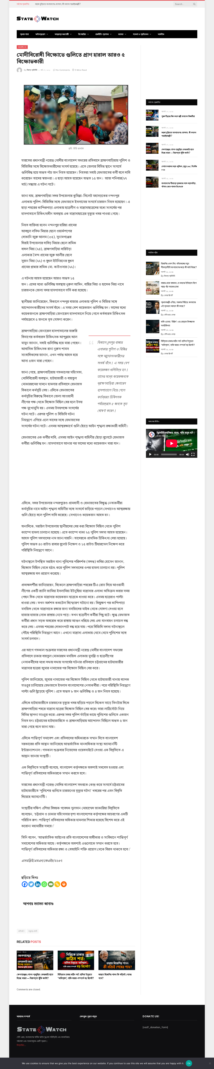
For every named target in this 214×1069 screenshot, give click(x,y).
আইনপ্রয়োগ (40, 34)
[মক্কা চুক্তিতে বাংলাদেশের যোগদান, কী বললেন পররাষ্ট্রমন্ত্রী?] (152, 131)
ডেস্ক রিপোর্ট (168, 295)
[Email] (51, 884)
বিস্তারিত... (21, 1045)
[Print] (64, 884)
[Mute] (187, 454)
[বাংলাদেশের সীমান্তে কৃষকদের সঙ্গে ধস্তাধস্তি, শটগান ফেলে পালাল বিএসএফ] (152, 182)
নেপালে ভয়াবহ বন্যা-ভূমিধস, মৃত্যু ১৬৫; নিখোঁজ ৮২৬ (179, 168)
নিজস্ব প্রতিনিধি (32, 70)
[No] (209, 1063)
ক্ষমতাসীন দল (22, 47)
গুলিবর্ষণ (21, 931)
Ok (188, 1063)
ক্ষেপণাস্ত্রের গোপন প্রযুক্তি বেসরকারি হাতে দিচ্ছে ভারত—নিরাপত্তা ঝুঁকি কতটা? (35, 976)
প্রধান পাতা (24, 34)
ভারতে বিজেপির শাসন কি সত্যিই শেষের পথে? (114, 976)
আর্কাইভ (161, 34)
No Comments (63, 70)
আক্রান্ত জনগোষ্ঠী (62, 34)
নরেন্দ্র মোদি (32, 931)
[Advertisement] (105, 249)
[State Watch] (38, 19)
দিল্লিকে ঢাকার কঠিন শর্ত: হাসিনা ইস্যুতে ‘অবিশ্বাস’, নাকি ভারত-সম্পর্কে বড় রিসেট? (76, 976)
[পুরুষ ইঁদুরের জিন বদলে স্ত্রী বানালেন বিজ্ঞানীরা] (152, 115)
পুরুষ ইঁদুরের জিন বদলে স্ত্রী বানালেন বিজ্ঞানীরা (178, 116)
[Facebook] (25, 884)
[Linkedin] (38, 884)
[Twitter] (31, 884)
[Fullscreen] (193, 454)
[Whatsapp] (44, 884)
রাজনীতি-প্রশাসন (102, 34)
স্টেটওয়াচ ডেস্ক (169, 314)
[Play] (150, 454)
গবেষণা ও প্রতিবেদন (140, 34)
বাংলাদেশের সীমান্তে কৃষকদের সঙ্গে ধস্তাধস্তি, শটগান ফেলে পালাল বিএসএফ (179, 185)
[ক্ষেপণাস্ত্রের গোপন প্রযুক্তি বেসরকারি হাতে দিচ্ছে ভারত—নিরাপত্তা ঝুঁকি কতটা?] (35, 960)
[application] (171, 443)
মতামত (120, 34)
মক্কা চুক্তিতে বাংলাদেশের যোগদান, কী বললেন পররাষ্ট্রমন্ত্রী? (58, 4)
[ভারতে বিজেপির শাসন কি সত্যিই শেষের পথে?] (116, 960)
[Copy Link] (57, 884)
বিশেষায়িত (82, 34)
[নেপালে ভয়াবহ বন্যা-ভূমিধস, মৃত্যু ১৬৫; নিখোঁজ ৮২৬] (152, 165)
